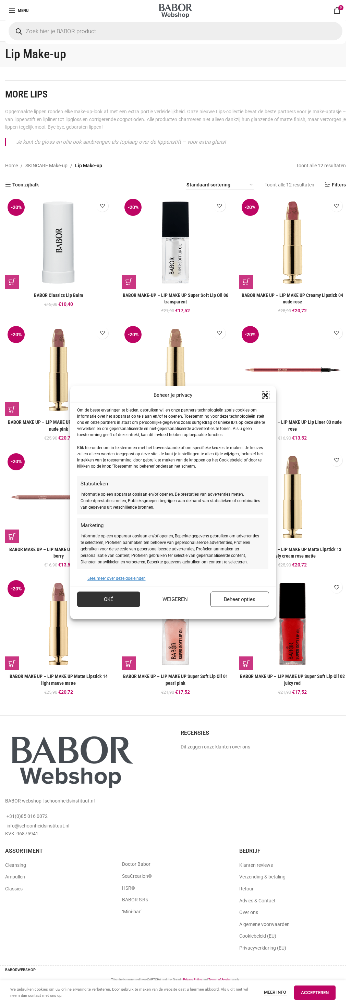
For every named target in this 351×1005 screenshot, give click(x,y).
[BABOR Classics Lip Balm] (58, 242)
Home (11, 165)
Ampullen (15, 876)
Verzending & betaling (262, 876)
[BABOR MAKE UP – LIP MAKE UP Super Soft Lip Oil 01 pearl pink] (175, 624)
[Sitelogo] (175, 10)
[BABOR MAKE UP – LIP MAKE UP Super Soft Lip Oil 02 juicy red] (292, 624)
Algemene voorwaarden (264, 924)
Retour (246, 888)
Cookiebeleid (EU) (257, 936)
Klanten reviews (256, 865)
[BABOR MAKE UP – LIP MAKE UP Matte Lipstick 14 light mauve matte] (58, 624)
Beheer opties (239, 599)
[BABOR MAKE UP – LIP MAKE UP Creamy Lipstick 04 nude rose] (292, 242)
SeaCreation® (137, 876)
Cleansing (15, 865)
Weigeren (175, 599)
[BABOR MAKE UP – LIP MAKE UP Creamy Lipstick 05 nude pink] (58, 370)
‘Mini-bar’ (132, 911)
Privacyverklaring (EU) (262, 948)
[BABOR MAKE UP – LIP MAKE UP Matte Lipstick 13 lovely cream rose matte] (292, 497)
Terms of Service (219, 979)
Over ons (248, 912)
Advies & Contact (257, 900)
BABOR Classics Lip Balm (58, 295)
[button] (265, 395)
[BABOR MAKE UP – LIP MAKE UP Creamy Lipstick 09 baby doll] (175, 370)
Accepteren (315, 992)
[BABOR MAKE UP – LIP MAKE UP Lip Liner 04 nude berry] (58, 497)
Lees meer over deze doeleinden (116, 578)
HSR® (128, 888)
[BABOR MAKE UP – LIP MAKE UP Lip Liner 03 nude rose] (292, 370)
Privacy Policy (192, 979)
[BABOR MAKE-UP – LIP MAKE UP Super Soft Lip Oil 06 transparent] (175, 242)
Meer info (275, 992)
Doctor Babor (136, 864)
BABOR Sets (135, 899)
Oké (108, 599)
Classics (14, 888)
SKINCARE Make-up (46, 165)
